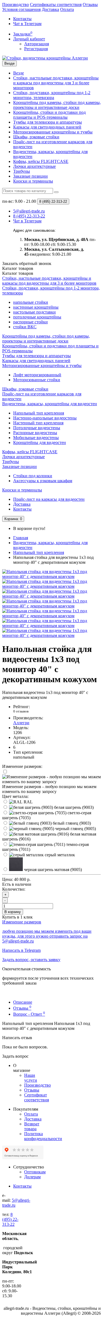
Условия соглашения (21, 9)
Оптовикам (35, 1172)
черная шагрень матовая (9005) (52, 869)
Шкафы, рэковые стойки (36, 137)
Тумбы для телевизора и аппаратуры (47, 122)
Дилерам (32, 1176)
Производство (15, 4)
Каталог (17, 273)
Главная (20, 537)
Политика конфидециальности (43, 1136)
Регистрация (36, 48)
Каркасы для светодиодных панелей (47, 127)
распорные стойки (30, 322)
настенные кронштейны (36, 307)
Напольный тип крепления (38, 413)
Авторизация (36, 43)
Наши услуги (30, 1078)
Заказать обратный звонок (26, 263)
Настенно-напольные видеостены (45, 418)
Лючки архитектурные (34, 166)
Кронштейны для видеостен (39, 442)
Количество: (13, 889)
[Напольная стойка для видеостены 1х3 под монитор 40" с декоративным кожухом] (51, 576)
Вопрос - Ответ (29, 1014)
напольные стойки (30, 302)
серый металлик (59, 854)
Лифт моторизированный (37, 374)
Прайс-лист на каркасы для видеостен (49, 499)
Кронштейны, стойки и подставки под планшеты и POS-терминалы (49, 115)
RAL (28, 802)
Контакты (22, 18)
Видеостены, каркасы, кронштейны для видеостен (49, 403)
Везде (18, 73)
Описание (22, 1002)
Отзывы (90, 4)
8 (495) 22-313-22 (10, 1219)
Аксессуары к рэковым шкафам (42, 480)
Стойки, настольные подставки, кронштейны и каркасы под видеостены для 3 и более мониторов (56, 83)
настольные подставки (34, 312)
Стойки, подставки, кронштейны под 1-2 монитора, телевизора (51, 95)
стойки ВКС (25, 326)
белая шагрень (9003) (73, 807)
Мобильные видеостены (36, 437)
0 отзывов (21, 711)
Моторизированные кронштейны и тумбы (53, 132)
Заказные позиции (30, 176)
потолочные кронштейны (37, 317)
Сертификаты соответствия (56, 4)
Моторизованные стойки (36, 379)
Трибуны (21, 171)
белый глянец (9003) (71, 823)
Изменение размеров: (22, 766)
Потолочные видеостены (36, 427)
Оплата (67, 9)
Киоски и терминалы (33, 181)
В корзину (12, 912)
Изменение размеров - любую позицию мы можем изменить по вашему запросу (49, 789)
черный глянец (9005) (75, 828)
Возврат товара (31, 1126)
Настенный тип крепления (38, 423)
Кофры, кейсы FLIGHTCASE (40, 161)
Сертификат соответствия (36, 1097)
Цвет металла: (15, 796)
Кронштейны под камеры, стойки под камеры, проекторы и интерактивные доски (57, 105)
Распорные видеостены (35, 432)
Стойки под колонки (32, 475)
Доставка (50, 9)
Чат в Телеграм (27, 23)
